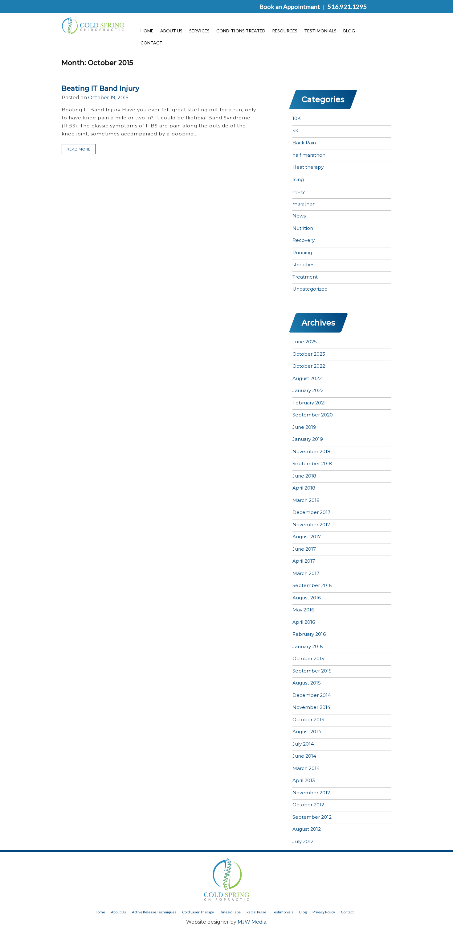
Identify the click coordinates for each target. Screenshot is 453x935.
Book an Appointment (289, 6)
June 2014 (304, 756)
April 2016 (303, 622)
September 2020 (312, 415)
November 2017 (311, 524)
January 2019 (307, 439)
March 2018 (306, 500)
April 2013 (303, 780)
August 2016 (306, 598)
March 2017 (305, 573)
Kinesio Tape (230, 912)
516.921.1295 (347, 6)
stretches (303, 264)
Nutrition (302, 228)
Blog (349, 30)
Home (147, 30)
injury (298, 191)
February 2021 (309, 403)
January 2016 (307, 646)
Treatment (305, 277)
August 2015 (306, 683)
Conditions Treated (240, 30)
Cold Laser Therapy (198, 912)
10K (296, 118)
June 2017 (304, 549)
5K (295, 131)
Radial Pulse (256, 912)
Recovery (303, 240)
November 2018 (311, 451)
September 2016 (312, 585)
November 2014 (311, 707)
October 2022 (308, 366)
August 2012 (306, 829)
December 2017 (311, 512)
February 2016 (309, 634)
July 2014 (303, 744)
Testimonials (320, 30)
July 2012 (302, 841)
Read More (79, 149)
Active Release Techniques (154, 912)
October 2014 (308, 719)
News (299, 216)
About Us (171, 30)
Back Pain (304, 143)
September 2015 (312, 671)
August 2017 (306, 537)
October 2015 (308, 658)
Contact (151, 42)
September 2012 (312, 817)
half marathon (308, 155)
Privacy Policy (323, 912)
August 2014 (306, 731)
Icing (298, 179)
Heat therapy (308, 167)
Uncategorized (310, 289)
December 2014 (311, 695)
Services (199, 30)
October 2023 (308, 354)
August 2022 (307, 378)
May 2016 (303, 610)
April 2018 (303, 488)
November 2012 (311, 793)
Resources (284, 30)
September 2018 (312, 463)
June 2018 (304, 476)
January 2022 (308, 390)
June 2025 (304, 342)
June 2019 (304, 427)
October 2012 (308, 805)
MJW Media (252, 922)
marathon (304, 204)
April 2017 (303, 561)
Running (302, 252)
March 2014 (306, 768)
